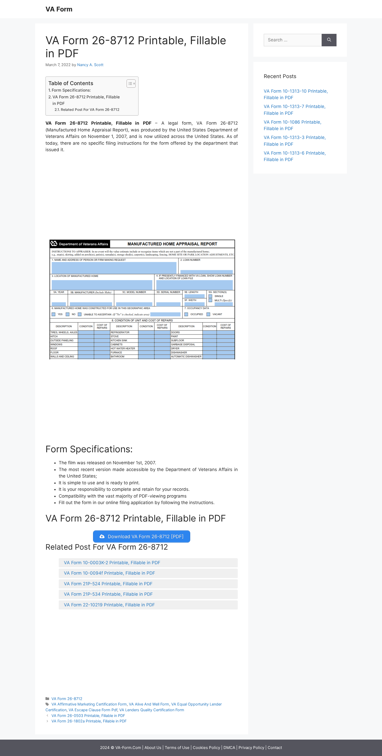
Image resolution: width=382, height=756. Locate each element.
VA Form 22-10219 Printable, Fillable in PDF (109, 604)
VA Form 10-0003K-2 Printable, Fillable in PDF (112, 562)
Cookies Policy (206, 747)
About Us (152, 747)
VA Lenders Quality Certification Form (151, 710)
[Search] (329, 40)
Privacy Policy (251, 747)
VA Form (59, 9)
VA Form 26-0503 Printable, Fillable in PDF (88, 715)
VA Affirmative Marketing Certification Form (89, 704)
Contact (275, 747)
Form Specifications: (71, 90)
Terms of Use (177, 747)
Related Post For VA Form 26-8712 (90, 109)
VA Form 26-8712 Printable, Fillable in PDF (86, 100)
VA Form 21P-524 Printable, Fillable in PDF (108, 583)
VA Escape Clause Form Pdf (93, 710)
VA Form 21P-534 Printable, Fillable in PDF (108, 594)
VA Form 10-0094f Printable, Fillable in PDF (109, 573)
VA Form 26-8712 (66, 698)
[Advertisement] (141, 196)
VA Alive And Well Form (149, 704)
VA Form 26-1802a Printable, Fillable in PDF (89, 721)
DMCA (229, 747)
